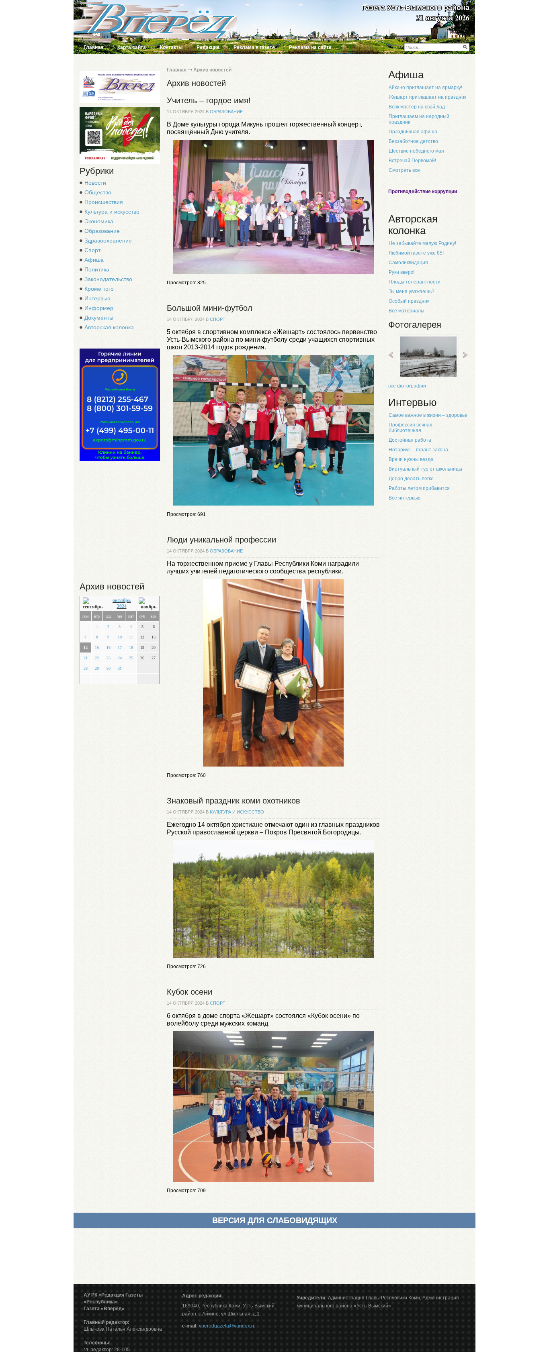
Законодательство (108, 279)
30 (109, 668)
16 (109, 647)
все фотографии (407, 386)
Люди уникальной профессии (221, 539)
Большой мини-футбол (209, 308)
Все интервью (404, 498)
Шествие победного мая (416, 151)
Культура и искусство (111, 211)
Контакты (171, 47)
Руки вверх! (401, 272)
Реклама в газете (254, 47)
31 (120, 668)
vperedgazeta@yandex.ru (227, 1326)
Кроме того (99, 288)
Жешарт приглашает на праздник (427, 97)
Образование (102, 231)
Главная (93, 47)
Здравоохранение (108, 240)
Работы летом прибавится (419, 488)
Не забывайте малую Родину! (422, 243)
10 (120, 637)
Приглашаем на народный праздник (419, 119)
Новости (95, 182)
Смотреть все (404, 170)
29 (97, 668)
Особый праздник (409, 301)
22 (97, 658)
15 (97, 647)
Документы (98, 317)
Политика (96, 269)
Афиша (94, 260)
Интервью (97, 298)
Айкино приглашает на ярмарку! (425, 87)
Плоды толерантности (414, 282)
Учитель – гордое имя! (209, 100)
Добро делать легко (411, 478)
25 (131, 658)
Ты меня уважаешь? (411, 291)
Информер (98, 308)
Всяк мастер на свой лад (417, 107)
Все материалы (406, 311)
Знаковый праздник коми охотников (233, 800)
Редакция (208, 47)
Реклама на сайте (310, 47)
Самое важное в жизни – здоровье (428, 415)
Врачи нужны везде (411, 459)
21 (86, 658)
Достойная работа (410, 440)
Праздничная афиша (413, 132)
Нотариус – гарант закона (418, 450)
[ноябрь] (147, 603)
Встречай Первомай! (412, 160)
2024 (122, 606)
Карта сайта (131, 47)
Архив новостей (212, 70)
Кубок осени (189, 991)
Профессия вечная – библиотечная (412, 427)
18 (131, 647)
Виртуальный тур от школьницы (425, 469)
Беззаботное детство (413, 141)
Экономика (98, 221)
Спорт (92, 250)
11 (131, 637)
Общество (97, 192)
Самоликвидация (408, 262)
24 (120, 658)
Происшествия (103, 202)
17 (120, 647)
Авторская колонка (109, 327)
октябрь (122, 600)
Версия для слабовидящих (274, 1220)
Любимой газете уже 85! (416, 253)
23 (109, 658)
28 (86, 668)
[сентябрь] (93, 603)
